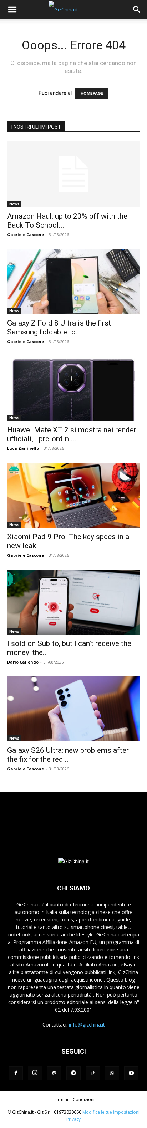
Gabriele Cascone (25, 234)
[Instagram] (35, 1073)
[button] (12, 9)
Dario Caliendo (23, 662)
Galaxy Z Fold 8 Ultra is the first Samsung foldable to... (59, 327)
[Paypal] (54, 1073)
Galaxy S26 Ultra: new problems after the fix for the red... (68, 755)
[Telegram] (73, 1073)
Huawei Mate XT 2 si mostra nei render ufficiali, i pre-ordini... (71, 434)
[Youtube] (131, 1073)
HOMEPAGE (92, 93)
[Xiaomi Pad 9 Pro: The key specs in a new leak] (73, 495)
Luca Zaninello (23, 448)
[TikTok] (93, 1073)
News (14, 204)
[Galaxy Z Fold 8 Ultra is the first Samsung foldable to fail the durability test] (73, 281)
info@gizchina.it (87, 1024)
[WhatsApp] (112, 1073)
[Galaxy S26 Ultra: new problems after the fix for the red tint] (73, 708)
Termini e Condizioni (74, 1100)
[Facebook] (16, 1073)
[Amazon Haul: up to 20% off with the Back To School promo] (73, 174)
